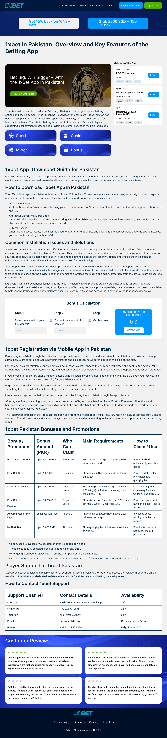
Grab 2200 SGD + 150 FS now (118, 23)
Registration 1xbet (130, 5)
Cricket (100, 5)
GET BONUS (133, 330)
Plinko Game (68, 5)
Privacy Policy (61, 722)
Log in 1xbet (153, 5)
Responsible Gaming (86, 722)
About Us (108, 722)
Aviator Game (86, 5)
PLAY (152, 75)
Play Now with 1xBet (23, 94)
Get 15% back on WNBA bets (49, 23)
